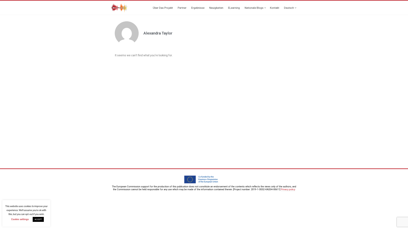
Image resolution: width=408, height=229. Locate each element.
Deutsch (289, 7)
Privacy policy (288, 189)
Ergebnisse (197, 7)
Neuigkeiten (216, 7)
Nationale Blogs (254, 7)
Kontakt (274, 7)
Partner (182, 7)
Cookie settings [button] (20, 219)
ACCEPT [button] (38, 219)
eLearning (234, 7)
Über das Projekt (163, 7)
